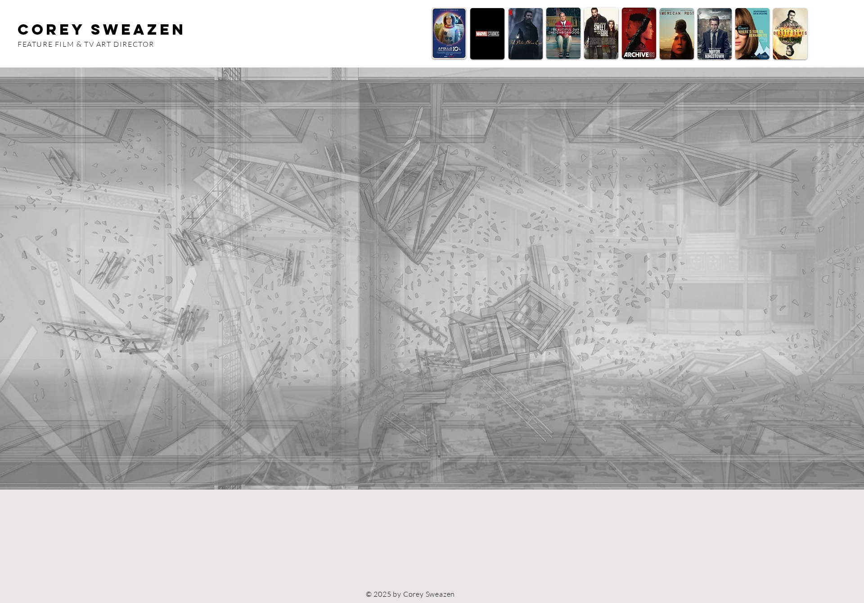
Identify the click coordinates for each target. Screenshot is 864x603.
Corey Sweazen (102, 29)
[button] (432, 279)
